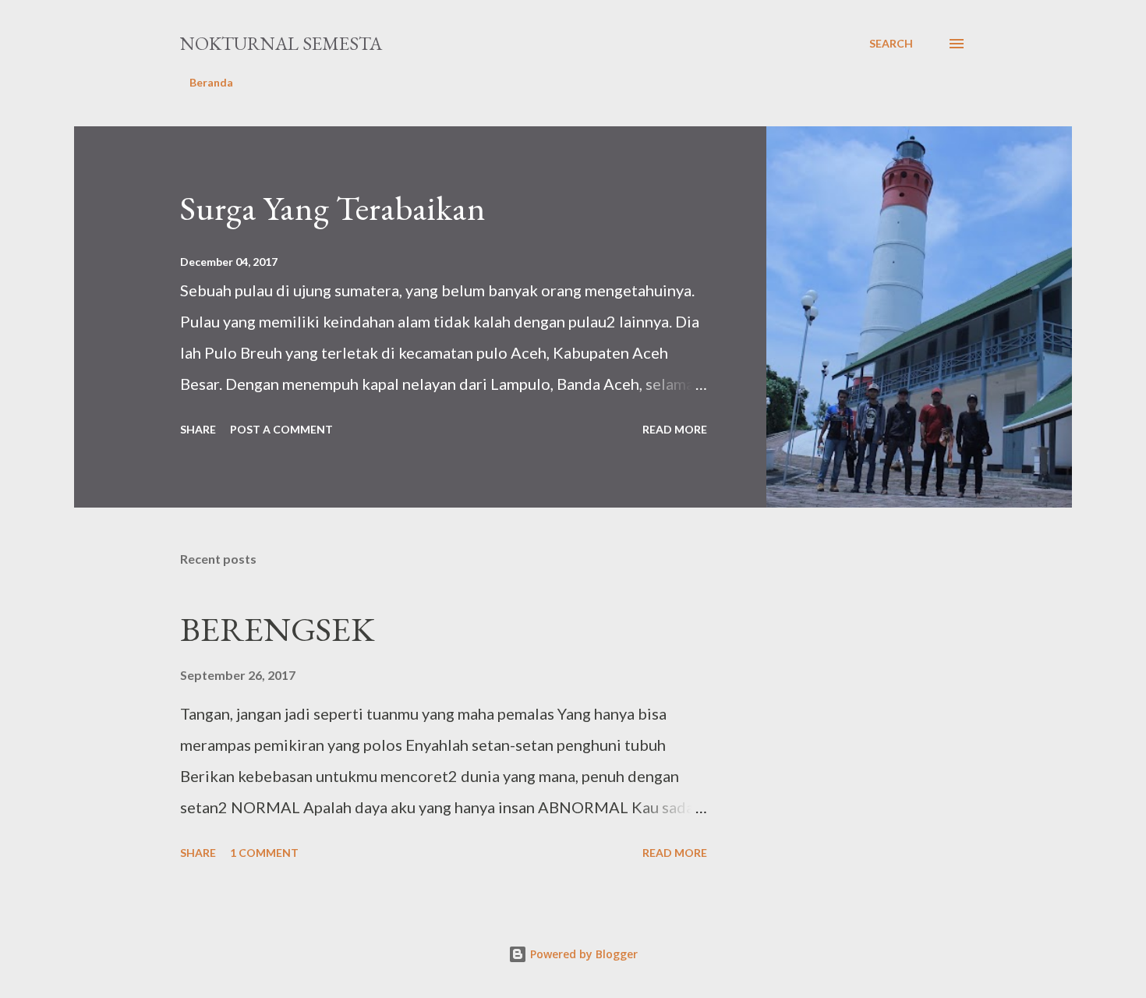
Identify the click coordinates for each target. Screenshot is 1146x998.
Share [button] (198, 429)
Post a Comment (281, 429)
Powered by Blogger (582, 954)
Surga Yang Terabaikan (333, 208)
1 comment (264, 852)
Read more (674, 429)
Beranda (211, 82)
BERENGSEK (277, 629)
